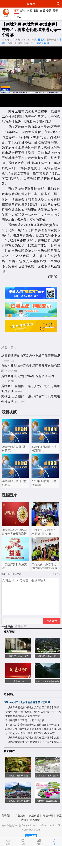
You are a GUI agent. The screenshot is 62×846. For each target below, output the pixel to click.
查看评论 (41, 43)
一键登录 (7, 626)
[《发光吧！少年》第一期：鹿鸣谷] (47, 651)
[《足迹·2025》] (18, 676)
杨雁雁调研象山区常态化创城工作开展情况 (30, 355)
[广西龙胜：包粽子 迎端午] (18, 771)
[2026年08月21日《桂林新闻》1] (45, 476)
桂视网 (41, 39)
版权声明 (48, 815)
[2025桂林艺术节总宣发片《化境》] (47, 676)
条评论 (57, 573)
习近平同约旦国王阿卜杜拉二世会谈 (24, 720)
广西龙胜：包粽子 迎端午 (18, 775)
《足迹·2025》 (18, 681)
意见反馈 (35, 819)
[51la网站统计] (31, 835)
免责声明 (34, 815)
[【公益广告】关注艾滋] (15, 559)
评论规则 (17, 573)
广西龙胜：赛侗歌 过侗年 (18, 800)
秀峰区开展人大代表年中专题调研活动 (27, 376)
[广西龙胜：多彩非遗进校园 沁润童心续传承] (45, 559)
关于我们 (6, 815)
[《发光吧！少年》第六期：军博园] (18, 651)
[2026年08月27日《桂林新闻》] (15, 441)
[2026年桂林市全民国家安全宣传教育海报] (15, 524)
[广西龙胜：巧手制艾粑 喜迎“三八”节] (45, 524)
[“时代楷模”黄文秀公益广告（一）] (47, 796)
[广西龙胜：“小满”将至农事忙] (47, 771)
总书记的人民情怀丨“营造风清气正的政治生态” (30, 733)
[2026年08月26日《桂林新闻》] (15, 476)
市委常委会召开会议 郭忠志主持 (22, 716)
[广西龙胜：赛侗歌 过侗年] (18, 796)
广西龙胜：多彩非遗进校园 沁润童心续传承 (44, 568)
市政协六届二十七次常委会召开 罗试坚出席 (27, 702)
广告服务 (20, 815)
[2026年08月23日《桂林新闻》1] (45, 441)
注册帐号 (21, 626)
